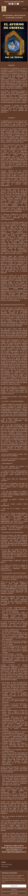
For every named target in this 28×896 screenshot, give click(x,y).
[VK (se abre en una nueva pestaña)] (12, 4)
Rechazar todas (14, 893)
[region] (14, 883)
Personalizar (14, 889)
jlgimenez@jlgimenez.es (16, 852)
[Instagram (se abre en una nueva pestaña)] (15, 4)
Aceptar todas (14, 886)
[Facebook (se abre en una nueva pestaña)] (10, 4)
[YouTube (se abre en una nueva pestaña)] (17, 4)
